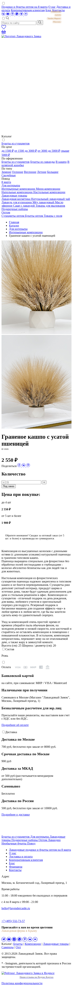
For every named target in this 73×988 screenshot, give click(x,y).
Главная (14, 222)
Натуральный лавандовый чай (50, 199)
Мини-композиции (48, 188)
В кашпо (61, 161)
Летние (41, 172)
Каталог (14, 225)
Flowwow (57, 22)
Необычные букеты (14, 843)
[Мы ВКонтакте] (3, 14)
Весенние (30, 172)
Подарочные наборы (14, 209)
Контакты (15, 870)
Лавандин (54, 840)
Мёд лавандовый (44, 202)
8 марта (6, 182)
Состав (9, 649)
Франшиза (15, 866)
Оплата (6, 667)
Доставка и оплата (21, 856)
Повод (31, 843)
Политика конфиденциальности (21, 983)
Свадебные (8, 175)
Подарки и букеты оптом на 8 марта (24, 6)
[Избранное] (3, 28)
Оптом (5, 212)
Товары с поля (53, 215)
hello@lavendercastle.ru (15, 908)
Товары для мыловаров (50, 205)
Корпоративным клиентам (28, 10)
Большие (52, 172)
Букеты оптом (34, 215)
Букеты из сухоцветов (15, 143)
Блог (12, 863)
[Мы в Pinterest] (12, 14)
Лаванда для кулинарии (17, 202)
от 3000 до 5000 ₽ (49, 150)
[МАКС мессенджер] (35, 940)
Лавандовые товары (14, 195)
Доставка (11, 732)
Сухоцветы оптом (13, 215)
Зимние (6, 172)
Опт (18, 947)
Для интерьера (10, 185)
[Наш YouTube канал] (8, 14)
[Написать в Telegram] (21, 14)
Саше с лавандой (24, 205)
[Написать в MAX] (26, 14)
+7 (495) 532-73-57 (13, 921)
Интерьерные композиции (18, 188)
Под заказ (8, 486)
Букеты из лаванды (42, 161)
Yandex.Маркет (54, 18)
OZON (58, 15)
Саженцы (7, 947)
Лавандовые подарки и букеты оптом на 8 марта (40, 849)
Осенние (17, 172)
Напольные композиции (17, 192)
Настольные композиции (49, 192)
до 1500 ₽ (7, 150)
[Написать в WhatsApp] (17, 14)
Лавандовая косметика (16, 199)
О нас (52, 6)
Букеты (18, 943)
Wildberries (56, 12)
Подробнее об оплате (15, 725)
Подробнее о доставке (15, 814)
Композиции (33, 943)
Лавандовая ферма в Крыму (19, 930)
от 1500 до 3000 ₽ (25, 150)
